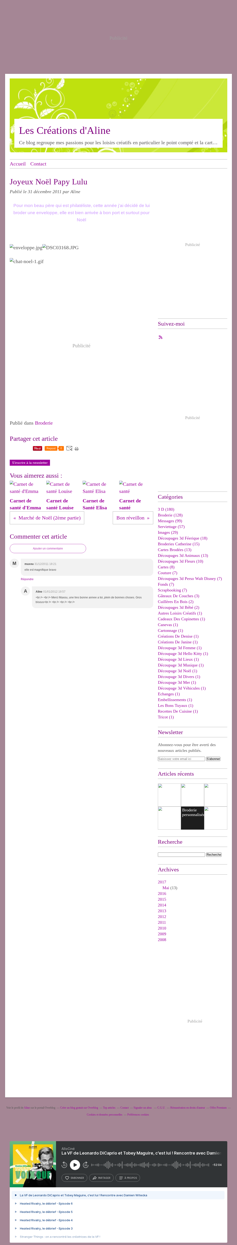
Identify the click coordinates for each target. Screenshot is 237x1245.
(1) (180, 613)
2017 (162, 882)
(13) (174, 549)
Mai (165, 887)
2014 (162, 905)
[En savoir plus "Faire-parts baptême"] (169, 795)
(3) (178, 596)
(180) (166, 509)
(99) (170, 521)
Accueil (18, 164)
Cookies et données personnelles (104, 1114)
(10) (180, 561)
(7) (167, 572)
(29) (168, 532)
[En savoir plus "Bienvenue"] (215, 795)
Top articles (109, 1107)
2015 (162, 899)
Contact (38, 164)
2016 (162, 893)
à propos (131, 1177)
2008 (162, 939)
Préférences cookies (138, 1114)
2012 (162, 916)
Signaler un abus (143, 1107)
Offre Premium (218, 1107)
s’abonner (77, 1177)
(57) (171, 526)
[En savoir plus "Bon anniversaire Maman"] (169, 818)
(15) (179, 544)
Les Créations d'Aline (64, 130)
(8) (166, 567)
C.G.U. (161, 1107)
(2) (175, 601)
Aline (27, 1107)
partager (104, 1177)
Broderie (44, 423)
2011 (162, 922)
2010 (162, 928)
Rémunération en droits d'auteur (187, 1107)
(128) (170, 515)
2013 (162, 911)
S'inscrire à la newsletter (30, 463)
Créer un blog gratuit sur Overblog (79, 1107)
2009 (162, 934)
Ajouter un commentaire (48, 548)
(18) (182, 538)
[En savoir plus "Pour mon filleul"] (192, 795)
